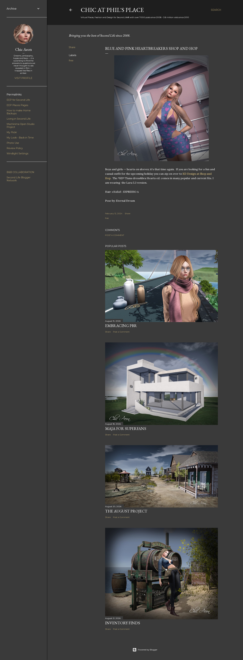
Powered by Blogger (147, 649)
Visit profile (23, 78)
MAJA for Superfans (125, 428)
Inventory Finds (122, 622)
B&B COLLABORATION (20, 172)
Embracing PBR (121, 325)
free (71, 60)
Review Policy (15, 148)
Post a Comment (114, 235)
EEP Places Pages (17, 105)
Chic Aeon (23, 49)
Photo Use (13, 142)
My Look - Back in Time (20, 137)
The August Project (126, 511)
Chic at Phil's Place (112, 10)
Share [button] (72, 47)
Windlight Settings (17, 153)
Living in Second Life (19, 118)
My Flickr (12, 132)
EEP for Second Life (18, 99)
